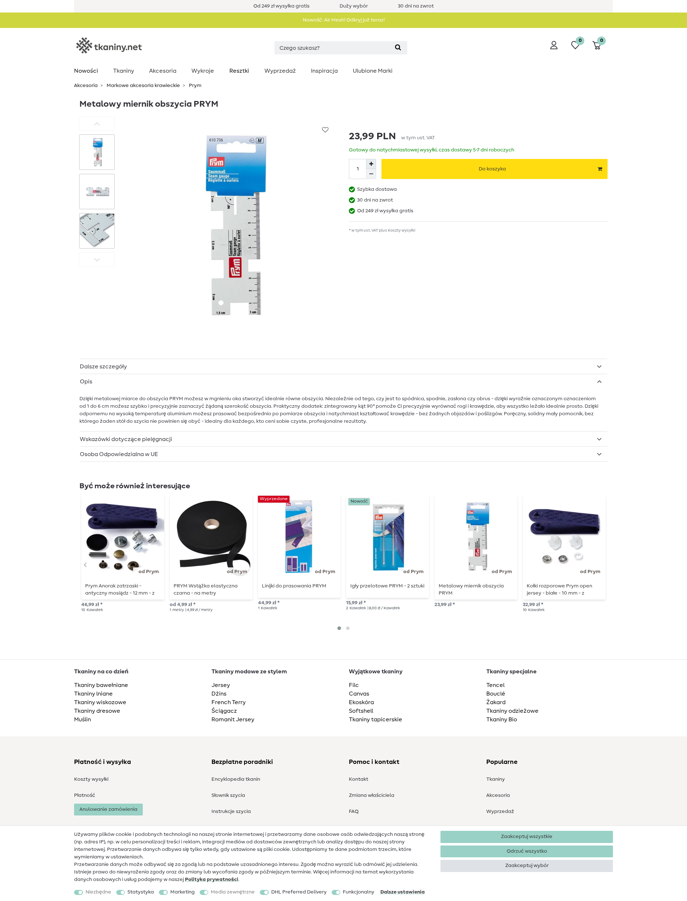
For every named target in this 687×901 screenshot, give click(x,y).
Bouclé (495, 694)
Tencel (495, 685)
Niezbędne (98, 892)
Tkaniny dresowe (97, 711)
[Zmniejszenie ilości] (371, 174)
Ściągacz (224, 711)
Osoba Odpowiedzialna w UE (119, 454)
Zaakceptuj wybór (527, 865)
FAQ (354, 811)
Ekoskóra (361, 702)
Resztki (239, 71)
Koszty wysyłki (91, 779)
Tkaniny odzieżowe (512, 711)
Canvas (359, 694)
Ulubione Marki (373, 71)
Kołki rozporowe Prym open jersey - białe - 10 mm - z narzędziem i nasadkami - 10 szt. (560, 589)
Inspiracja (324, 71)
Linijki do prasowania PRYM (294, 585)
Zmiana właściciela (371, 795)
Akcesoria (162, 71)
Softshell (361, 711)
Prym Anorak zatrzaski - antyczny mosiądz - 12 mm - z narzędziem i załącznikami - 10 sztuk (120, 589)
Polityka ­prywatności (211, 879)
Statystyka (140, 892)
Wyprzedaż (280, 71)
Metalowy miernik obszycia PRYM (471, 589)
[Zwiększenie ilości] (371, 164)
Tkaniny (123, 71)
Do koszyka (492, 168)
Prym (194, 85)
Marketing (182, 892)
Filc (354, 685)
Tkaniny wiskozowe (100, 702)
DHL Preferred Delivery (299, 892)
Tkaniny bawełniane (101, 685)
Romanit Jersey (232, 719)
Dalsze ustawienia (402, 892)
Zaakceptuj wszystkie (526, 836)
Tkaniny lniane (93, 694)
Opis (86, 381)
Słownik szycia (228, 795)
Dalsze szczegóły (103, 366)
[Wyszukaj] (398, 47)
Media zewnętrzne (233, 892)
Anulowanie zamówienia (108, 809)
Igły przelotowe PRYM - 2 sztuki (387, 585)
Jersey (220, 685)
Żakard (496, 702)
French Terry (228, 702)
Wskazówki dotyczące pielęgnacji (126, 439)
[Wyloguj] (554, 45)
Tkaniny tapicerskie (375, 719)
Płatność (84, 795)
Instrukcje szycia (231, 811)
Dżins (218, 694)
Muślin (82, 719)
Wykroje (202, 71)
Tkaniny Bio (501, 719)
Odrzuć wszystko (527, 851)
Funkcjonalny (358, 892)
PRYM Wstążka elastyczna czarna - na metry (206, 589)
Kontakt (358, 779)
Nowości (86, 71)
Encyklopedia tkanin (235, 779)
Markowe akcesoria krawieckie (143, 85)
